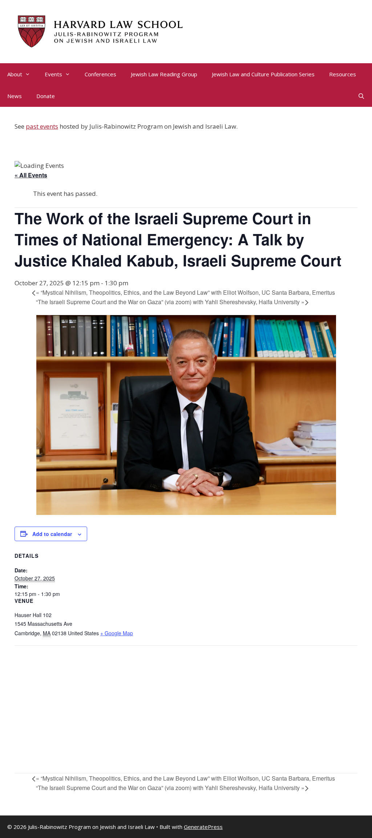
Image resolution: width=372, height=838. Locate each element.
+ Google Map (116, 633)
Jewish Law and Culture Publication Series (263, 74)
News (14, 96)
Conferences (100, 74)
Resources (342, 74)
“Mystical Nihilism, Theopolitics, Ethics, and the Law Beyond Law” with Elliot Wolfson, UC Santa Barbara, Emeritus (185, 292)
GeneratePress (203, 826)
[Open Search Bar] (361, 96)
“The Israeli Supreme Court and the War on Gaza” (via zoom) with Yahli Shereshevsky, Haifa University (170, 302)
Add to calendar (52, 533)
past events (42, 126)
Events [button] (53, 74)
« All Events (31, 175)
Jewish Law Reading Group (164, 74)
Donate (45, 96)
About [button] (14, 74)
